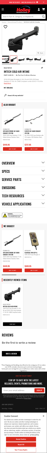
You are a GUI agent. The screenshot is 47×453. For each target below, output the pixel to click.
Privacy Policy (27, 398)
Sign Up (39, 390)
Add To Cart (12, 149)
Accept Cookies (21, 439)
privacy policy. (34, 435)
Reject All (21, 444)
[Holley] (23, 9)
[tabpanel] (12, 130)
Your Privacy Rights (21, 450)
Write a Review (11, 353)
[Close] (43, 416)
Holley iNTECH (8, 68)
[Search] (43, 16)
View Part (12, 324)
